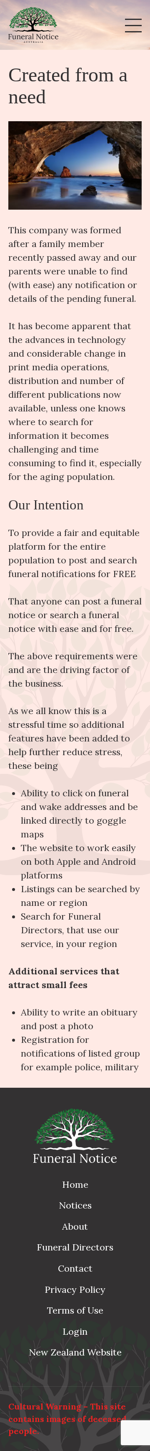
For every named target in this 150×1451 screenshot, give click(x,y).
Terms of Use (75, 1310)
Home (75, 1184)
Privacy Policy (75, 1289)
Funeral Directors (75, 1247)
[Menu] (133, 25)
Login (75, 1331)
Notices (75, 1205)
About (75, 1226)
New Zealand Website (75, 1352)
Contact (75, 1268)
